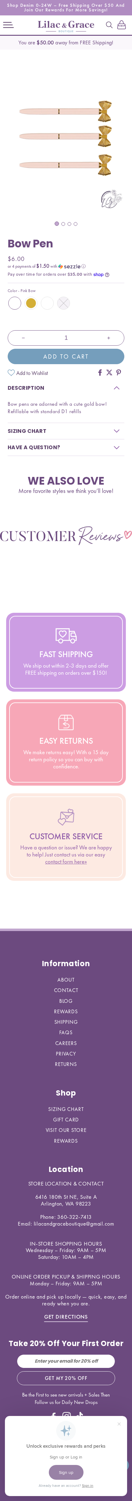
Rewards (66, 1011)
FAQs (65, 1032)
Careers (66, 1043)
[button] (8, 25)
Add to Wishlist (32, 372)
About (66, 979)
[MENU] (8, 25)
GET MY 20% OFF (66, 1378)
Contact (66, 990)
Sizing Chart (65, 1109)
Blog (66, 1001)
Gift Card (66, 1119)
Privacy (66, 1053)
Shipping (66, 1022)
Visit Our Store (66, 1130)
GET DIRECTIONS (66, 1316)
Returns (66, 1064)
